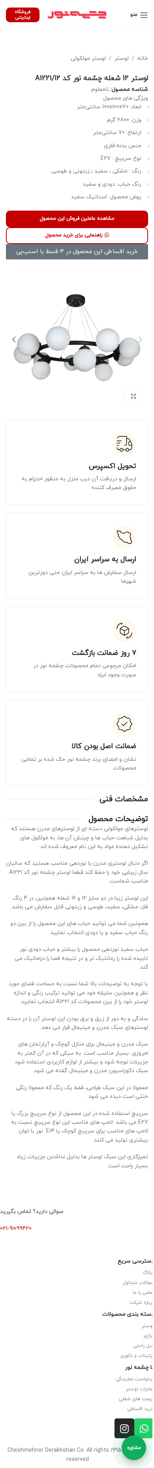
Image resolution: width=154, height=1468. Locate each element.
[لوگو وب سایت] (77, 14)
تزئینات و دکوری (137, 1356)
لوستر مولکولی (88, 58)
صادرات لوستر (140, 1389)
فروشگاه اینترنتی (23, 14)
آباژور (148, 1336)
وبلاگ (148, 1273)
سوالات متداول (138, 1283)
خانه (142, 58)
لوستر (122, 58)
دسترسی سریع (136, 1261)
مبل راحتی (143, 1346)
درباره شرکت (142, 1302)
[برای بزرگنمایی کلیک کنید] (133, 396)
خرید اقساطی (140, 1409)
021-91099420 (16, 1228)
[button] (140, 339)
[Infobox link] (77, 462)
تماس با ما (143, 1293)
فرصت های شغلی (136, 1399)
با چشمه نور (139, 1367)
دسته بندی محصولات (128, 1314)
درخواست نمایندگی (135, 1379)
